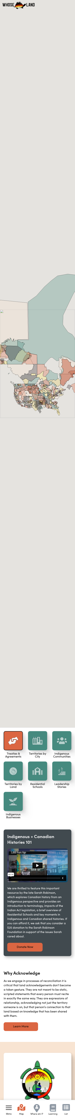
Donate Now (25, 947)
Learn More (21, 1026)
